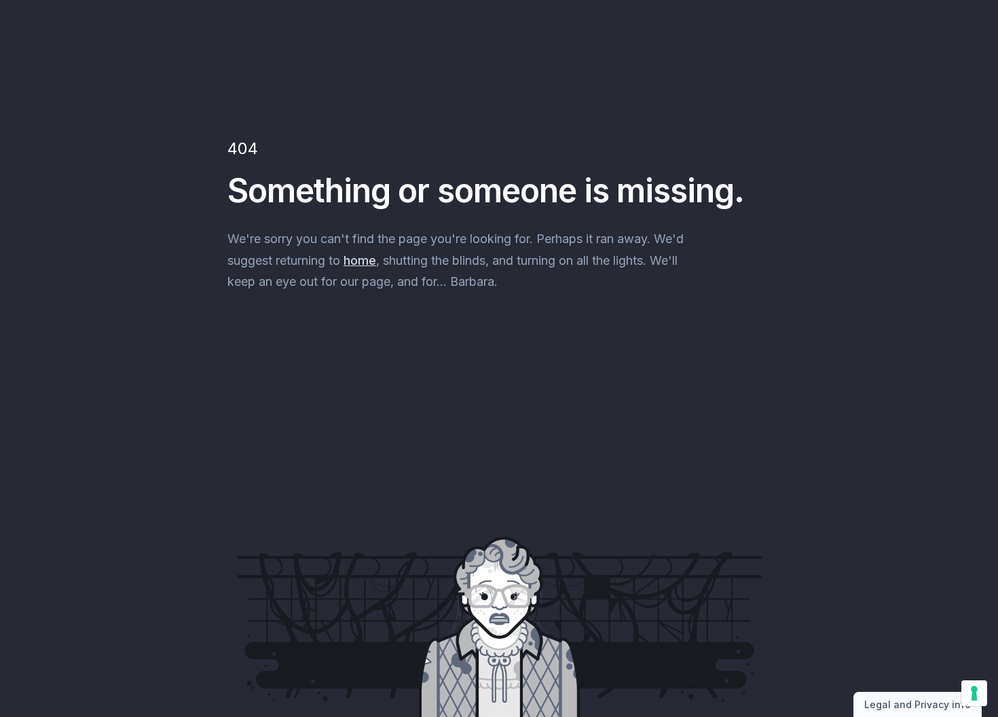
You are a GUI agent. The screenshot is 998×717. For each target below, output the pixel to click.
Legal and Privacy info (917, 704)
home (360, 260)
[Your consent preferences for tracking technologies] (974, 693)
